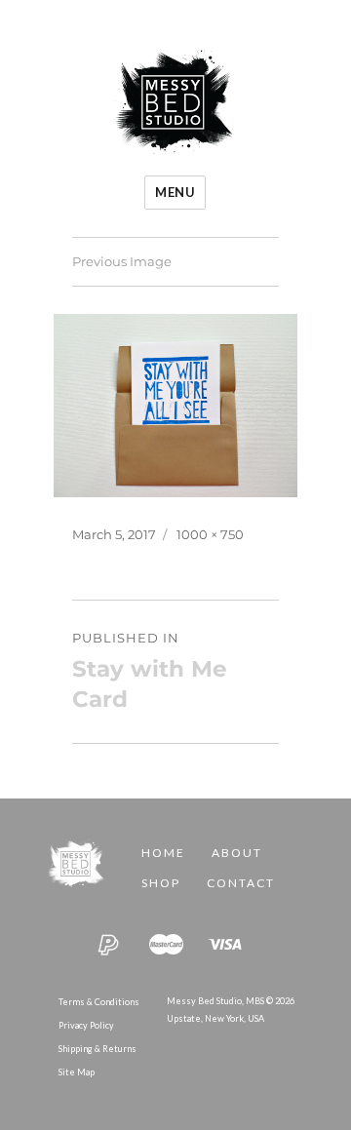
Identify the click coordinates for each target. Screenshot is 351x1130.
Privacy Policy (86, 1025)
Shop (160, 883)
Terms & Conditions (98, 1001)
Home (163, 852)
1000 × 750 (210, 534)
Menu (175, 192)
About (237, 852)
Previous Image (122, 261)
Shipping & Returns (97, 1048)
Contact (241, 883)
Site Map (76, 1072)
